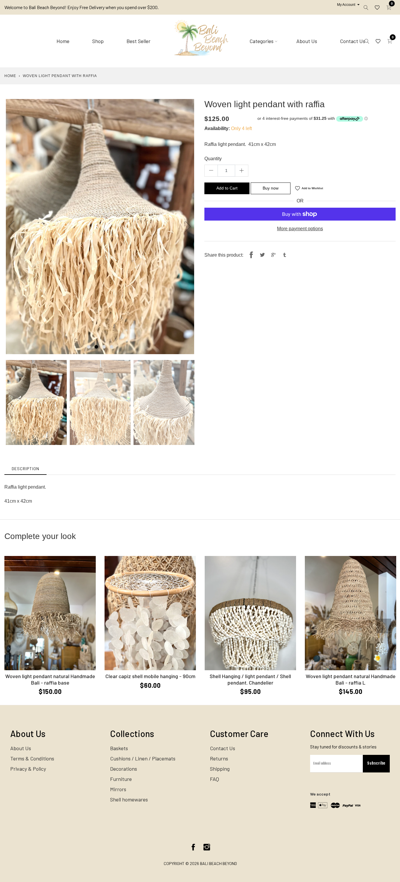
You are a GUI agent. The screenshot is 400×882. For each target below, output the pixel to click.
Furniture (121, 779)
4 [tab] (111, 347)
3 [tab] (104, 347)
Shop (98, 41)
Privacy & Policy (28, 768)
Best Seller (139, 41)
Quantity (213, 158)
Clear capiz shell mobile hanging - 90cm (150, 676)
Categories (261, 41)
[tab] (25, 469)
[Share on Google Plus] (273, 255)
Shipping (220, 768)
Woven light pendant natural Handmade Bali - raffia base (50, 679)
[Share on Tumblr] (285, 255)
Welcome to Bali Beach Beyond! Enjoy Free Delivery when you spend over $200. (81, 7)
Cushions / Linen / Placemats (142, 758)
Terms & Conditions (32, 758)
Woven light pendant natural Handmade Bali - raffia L (351, 679)
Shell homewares (129, 799)
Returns (219, 758)
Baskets (119, 748)
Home (63, 41)
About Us (306, 41)
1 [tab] (88, 347)
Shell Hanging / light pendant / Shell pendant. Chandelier (250, 679)
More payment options (300, 228)
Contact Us (352, 41)
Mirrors (118, 789)
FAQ (214, 779)
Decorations (123, 768)
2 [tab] (96, 347)
